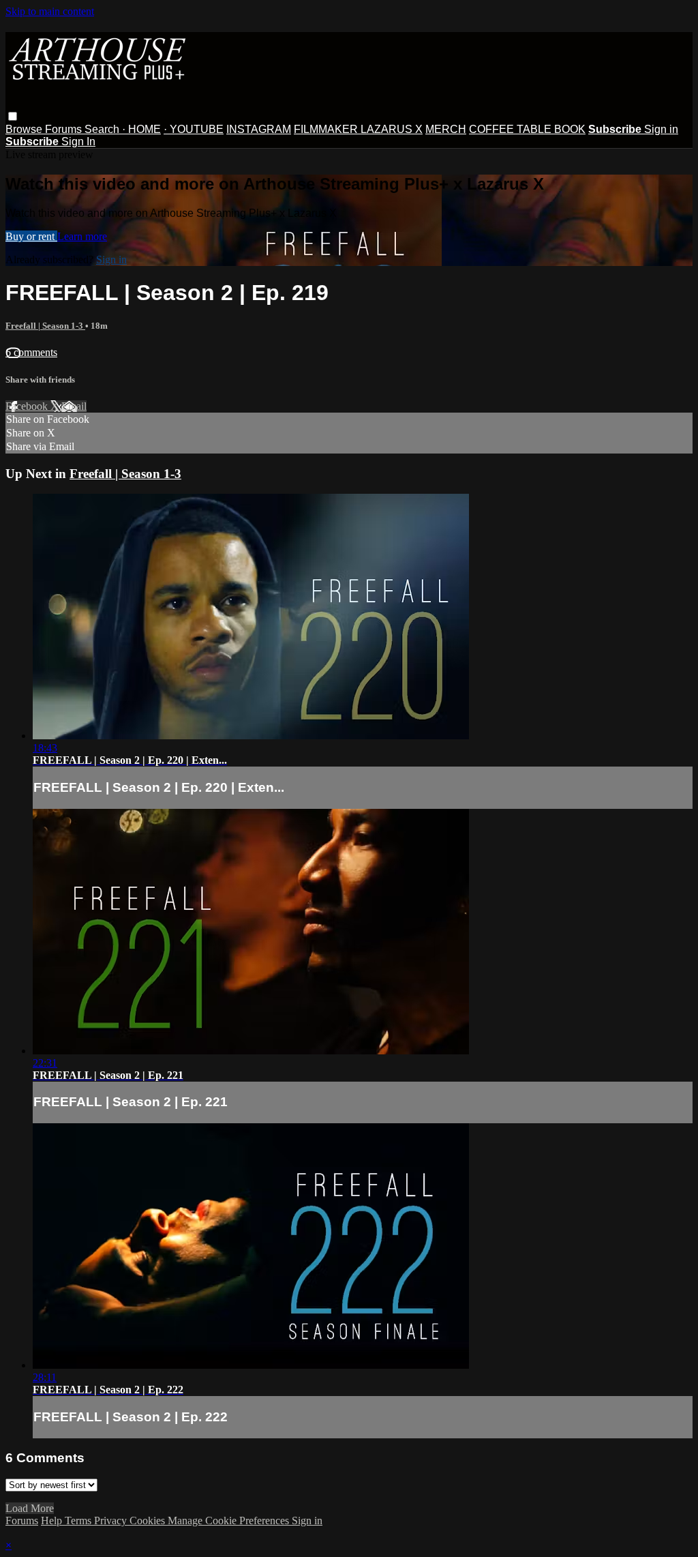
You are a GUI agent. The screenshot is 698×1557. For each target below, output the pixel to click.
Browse (25, 129)
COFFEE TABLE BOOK (527, 129)
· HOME (141, 129)
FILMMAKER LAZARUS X (358, 129)
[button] (12, 116)
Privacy (112, 1520)
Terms (79, 1520)
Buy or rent (31, 236)
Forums (65, 129)
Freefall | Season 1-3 (45, 326)
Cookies (149, 1520)
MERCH (445, 129)
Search (103, 129)
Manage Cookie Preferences (230, 1520)
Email (74, 406)
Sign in (661, 129)
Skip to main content (49, 11)
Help (53, 1520)
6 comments (31, 352)
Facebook (27, 406)
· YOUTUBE (194, 129)
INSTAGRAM (258, 129)
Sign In (78, 141)
